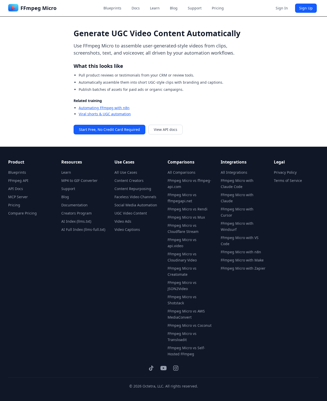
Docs (136, 8)
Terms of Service (288, 180)
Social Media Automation (135, 205)
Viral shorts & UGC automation (105, 113)
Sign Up (306, 8)
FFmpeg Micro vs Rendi (187, 209)
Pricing (218, 8)
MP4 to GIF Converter (79, 180)
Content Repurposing (132, 188)
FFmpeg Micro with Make (242, 260)
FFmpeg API (18, 180)
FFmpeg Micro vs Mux (186, 217)
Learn (155, 8)
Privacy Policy (285, 172)
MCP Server (18, 196)
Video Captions (127, 229)
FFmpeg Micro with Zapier (243, 268)
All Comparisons (181, 172)
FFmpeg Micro (38, 8)
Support (195, 8)
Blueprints (112, 8)
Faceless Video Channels (135, 196)
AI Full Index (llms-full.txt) (83, 229)
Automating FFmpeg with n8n (104, 107)
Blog (174, 8)
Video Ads (122, 221)
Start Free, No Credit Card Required (109, 129)
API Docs (15, 188)
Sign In (282, 8)
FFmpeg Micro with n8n (241, 251)
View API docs (165, 129)
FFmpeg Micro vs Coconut (190, 325)
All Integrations (234, 172)
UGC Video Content (130, 213)
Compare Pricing (22, 213)
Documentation (74, 205)
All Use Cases (125, 172)
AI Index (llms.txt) (76, 221)
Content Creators (129, 180)
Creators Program (76, 213)
